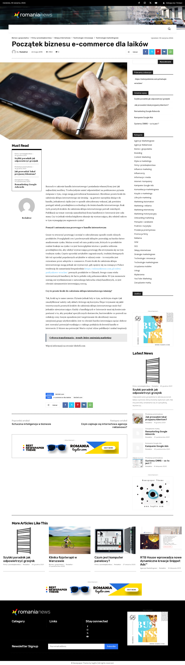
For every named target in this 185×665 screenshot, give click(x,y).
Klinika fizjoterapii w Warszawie (63, 559)
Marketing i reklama (143, 205)
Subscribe (111, 646)
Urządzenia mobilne (143, 266)
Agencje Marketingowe (144, 141)
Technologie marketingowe (107, 38)
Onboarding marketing (144, 217)
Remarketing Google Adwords (26, 185)
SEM (136, 242)
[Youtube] (156, 3)
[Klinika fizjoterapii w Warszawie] (69, 540)
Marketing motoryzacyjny (145, 213)
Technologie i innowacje (83, 38)
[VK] (164, 52)
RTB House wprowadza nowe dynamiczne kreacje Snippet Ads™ (161, 561)
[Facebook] (139, 3)
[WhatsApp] (170, 52)
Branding (138, 153)
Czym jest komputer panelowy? (109, 559)
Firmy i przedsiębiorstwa (41, 38)
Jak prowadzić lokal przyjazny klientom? (25, 172)
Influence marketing (143, 169)
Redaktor (24, 52)
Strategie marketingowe (144, 254)
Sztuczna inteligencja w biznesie (31, 424)
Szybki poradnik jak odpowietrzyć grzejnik (26, 159)
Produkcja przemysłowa (23, 167)
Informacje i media (142, 177)
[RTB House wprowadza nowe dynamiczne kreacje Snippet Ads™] (161, 540)
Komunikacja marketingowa (146, 189)
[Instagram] (145, 3)
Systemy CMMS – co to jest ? (146, 124)
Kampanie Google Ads (143, 117)
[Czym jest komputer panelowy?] (115, 540)
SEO (136, 246)
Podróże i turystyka (142, 226)
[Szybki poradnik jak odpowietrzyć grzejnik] (153, 370)
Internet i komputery (143, 181)
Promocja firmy (141, 234)
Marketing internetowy (144, 209)
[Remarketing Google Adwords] (138, 433)
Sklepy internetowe (62, 38)
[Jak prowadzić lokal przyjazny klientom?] (138, 418)
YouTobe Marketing (143, 278)
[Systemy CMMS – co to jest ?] (138, 462)
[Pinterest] (158, 52)
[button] (169, 29)
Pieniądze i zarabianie (143, 222)
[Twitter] (150, 3)
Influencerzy (139, 173)
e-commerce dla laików (62, 397)
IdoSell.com (59, 394)
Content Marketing (142, 157)
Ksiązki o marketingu (143, 193)
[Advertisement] (86, 164)
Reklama (138, 238)
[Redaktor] (14, 52)
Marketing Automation (144, 201)
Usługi (137, 270)
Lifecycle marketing (142, 197)
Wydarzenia (139, 274)
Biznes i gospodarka (20, 38)
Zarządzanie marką (22, 180)
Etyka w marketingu (142, 161)
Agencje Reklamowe (143, 145)
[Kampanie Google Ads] (138, 448)
